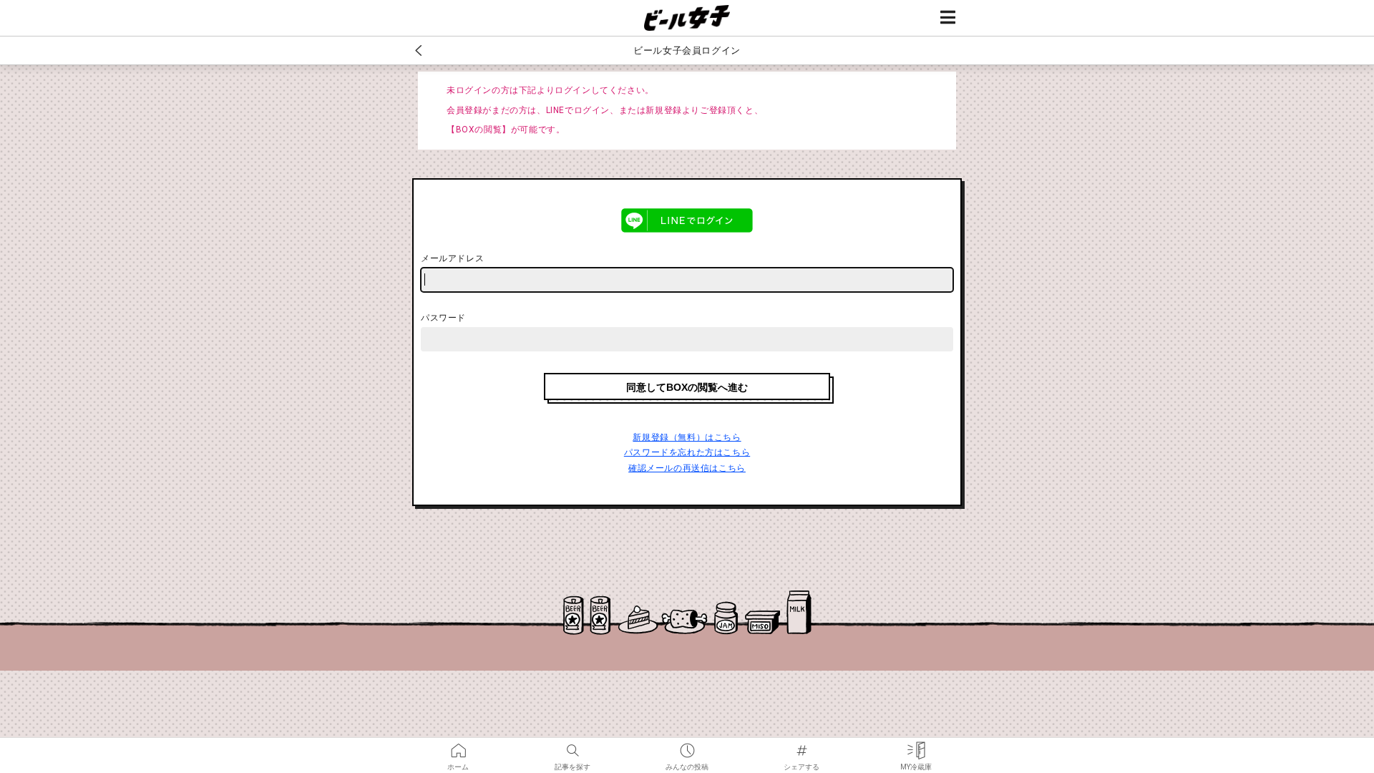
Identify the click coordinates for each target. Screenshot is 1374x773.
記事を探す (572, 746)
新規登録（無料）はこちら (687, 437)
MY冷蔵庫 (916, 746)
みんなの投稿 (687, 746)
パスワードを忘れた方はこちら (687, 452)
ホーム (458, 746)
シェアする (801, 746)
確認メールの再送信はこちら (687, 468)
